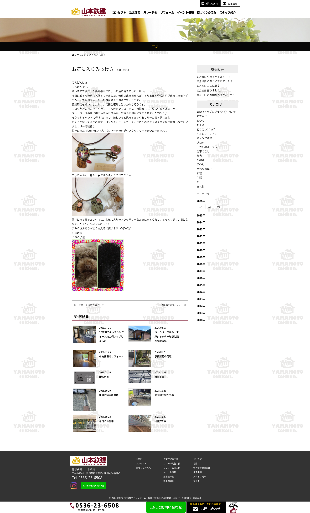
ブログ (200, 142)
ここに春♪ (213, 85)
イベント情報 (185, 12)
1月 (201, 207)
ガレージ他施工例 (171, 463)
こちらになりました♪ (220, 81)
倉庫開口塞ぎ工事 (164, 395)
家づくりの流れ (206, 12)
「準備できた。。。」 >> (174, 305)
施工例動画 (168, 481)
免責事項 (197, 472)
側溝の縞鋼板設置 (109, 395)
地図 (195, 463)
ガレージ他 (150, 12)
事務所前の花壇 (163, 356)
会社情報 (197, 459)
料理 (199, 173)
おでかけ (202, 116)
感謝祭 (200, 160)
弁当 (199, 155)
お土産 (200, 125)
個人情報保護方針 (201, 468)
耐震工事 (159, 377)
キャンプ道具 (204, 138)
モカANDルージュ (207, 147)
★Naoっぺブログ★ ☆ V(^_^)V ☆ (216, 112)
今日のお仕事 (106, 421)
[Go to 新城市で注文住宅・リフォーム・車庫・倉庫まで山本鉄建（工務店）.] (73, 55)
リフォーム (167, 12)
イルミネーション (207, 133)
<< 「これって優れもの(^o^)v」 (89, 305)
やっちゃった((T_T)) (218, 76)
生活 (199, 177)
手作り (200, 164)
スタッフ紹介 (227, 12)
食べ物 (200, 186)
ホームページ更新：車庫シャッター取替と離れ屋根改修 (167, 336)
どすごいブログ (206, 129)
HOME (139, 459)
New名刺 (104, 377)
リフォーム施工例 (171, 468)
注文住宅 (134, 12)
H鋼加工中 (160, 421)
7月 (218, 207)
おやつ (200, 120)
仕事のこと (203, 151)
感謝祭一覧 (168, 477)
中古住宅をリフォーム (111, 356)
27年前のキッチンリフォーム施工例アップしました (111, 336)
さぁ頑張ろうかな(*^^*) (220, 95)
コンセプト (119, 12)
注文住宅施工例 (170, 459)
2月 (209, 207)
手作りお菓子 (204, 169)
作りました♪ (214, 90)
